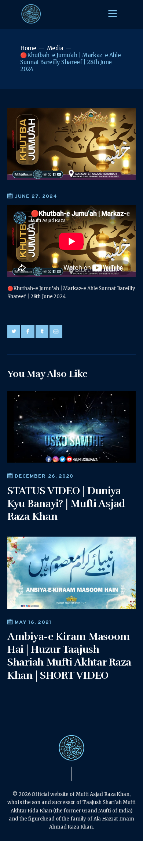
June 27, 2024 (36, 196)
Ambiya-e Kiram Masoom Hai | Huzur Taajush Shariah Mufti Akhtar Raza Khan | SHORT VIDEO (69, 656)
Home (28, 48)
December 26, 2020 (44, 476)
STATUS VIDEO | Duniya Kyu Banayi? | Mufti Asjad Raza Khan (66, 504)
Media (55, 48)
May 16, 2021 (33, 622)
